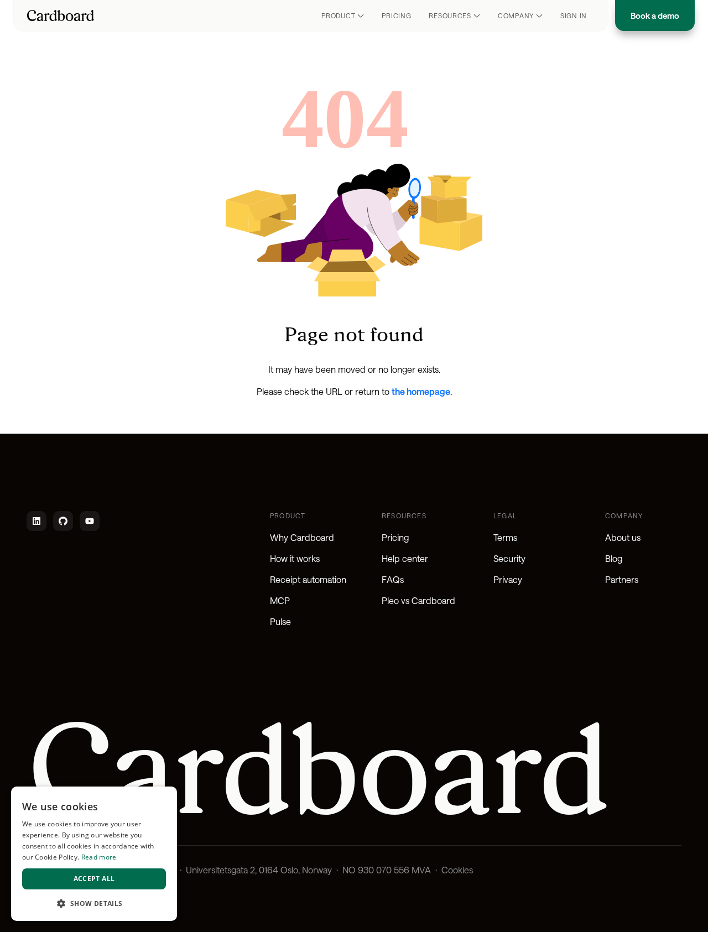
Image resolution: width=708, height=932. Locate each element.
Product (338, 15)
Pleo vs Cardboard (418, 600)
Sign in (573, 15)
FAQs (393, 579)
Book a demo (655, 15)
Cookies (457, 870)
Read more (99, 857)
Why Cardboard (302, 537)
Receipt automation (308, 579)
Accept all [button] (94, 878)
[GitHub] (63, 521)
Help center (405, 558)
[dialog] (94, 854)
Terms (505, 537)
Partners (621, 579)
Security (509, 558)
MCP (280, 600)
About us (623, 537)
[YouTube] (90, 521)
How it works (295, 558)
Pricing (396, 15)
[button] (94, 903)
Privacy (507, 579)
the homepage (421, 391)
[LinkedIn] (36, 521)
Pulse (280, 621)
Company (516, 15)
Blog (613, 558)
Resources (450, 15)
